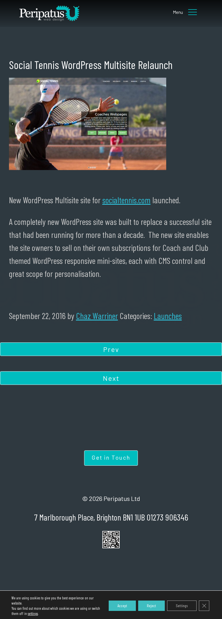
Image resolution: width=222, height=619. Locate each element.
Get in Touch (111, 457)
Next (111, 378)
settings (33, 613)
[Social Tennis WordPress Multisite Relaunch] (74, 13)
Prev (111, 349)
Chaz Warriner (97, 315)
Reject (151, 605)
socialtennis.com (126, 200)
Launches (168, 315)
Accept (122, 605)
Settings (182, 605)
